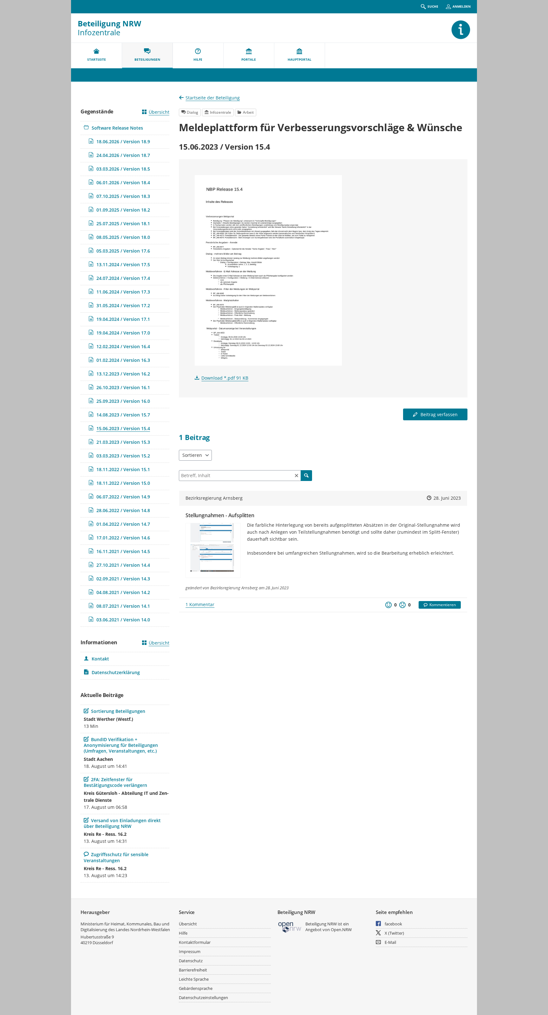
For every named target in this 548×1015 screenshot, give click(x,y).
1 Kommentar (200, 604)
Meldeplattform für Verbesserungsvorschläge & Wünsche (320, 127)
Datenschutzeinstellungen (203, 997)
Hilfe (183, 933)
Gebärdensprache (195, 988)
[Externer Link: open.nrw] (290, 927)
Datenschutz (191, 961)
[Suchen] (306, 475)
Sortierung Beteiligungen (118, 711)
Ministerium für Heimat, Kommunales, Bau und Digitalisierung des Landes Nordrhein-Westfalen (125, 926)
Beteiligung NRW (109, 23)
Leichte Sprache (194, 979)
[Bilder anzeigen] (213, 550)
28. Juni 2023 (447, 498)
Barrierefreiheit (193, 970)
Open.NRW (341, 929)
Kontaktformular (195, 942)
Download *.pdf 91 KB (224, 378)
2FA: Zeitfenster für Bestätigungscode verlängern (115, 782)
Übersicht (159, 112)
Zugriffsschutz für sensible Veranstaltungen (116, 857)
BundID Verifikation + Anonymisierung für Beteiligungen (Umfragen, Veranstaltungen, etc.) (121, 745)
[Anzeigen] (268, 270)
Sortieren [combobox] (192, 455)
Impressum (189, 951)
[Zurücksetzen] (296, 475)
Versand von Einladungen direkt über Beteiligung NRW (122, 823)
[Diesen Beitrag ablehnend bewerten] (402, 605)
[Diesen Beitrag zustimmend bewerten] (388, 605)
